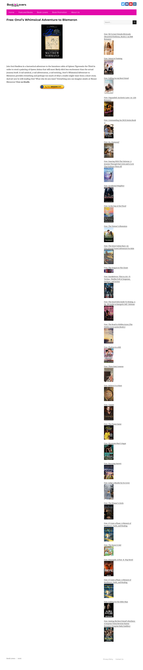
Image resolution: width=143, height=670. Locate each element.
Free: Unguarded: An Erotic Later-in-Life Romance (120, 99)
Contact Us (119, 659)
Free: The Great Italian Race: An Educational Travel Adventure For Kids (119, 247)
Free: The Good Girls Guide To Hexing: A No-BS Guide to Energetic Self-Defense (119, 303)
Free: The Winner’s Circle (114, 503)
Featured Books (25, 12)
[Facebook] (127, 4)
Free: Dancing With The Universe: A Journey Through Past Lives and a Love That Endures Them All (119, 163)
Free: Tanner (109, 405)
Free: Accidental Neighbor (114, 186)
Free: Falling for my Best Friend (116, 78)
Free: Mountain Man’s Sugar (115, 443)
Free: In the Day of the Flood (115, 206)
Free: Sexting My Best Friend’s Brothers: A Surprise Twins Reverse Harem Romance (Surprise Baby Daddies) (119, 623)
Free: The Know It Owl (112, 545)
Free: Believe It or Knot (113, 386)
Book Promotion (59, 12)
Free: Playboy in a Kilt (112, 347)
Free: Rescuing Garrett (112, 464)
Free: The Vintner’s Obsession (115, 226)
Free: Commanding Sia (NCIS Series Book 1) (120, 121)
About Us (75, 12)
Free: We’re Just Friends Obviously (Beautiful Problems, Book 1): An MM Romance (118, 36)
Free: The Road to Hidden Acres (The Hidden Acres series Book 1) (118, 325)
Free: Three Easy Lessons (113, 366)
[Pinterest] (131, 4)
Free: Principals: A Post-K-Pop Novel (118, 560)
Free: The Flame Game (112, 424)
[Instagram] (135, 4)
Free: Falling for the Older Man (116, 602)
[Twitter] (123, 4)
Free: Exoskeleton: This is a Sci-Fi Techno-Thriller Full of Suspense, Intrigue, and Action (117, 279)
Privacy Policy (108, 659)
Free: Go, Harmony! (111, 142)
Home (11, 12)
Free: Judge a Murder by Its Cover (117, 483)
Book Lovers (42, 12)
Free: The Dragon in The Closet (116, 268)
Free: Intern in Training (113, 58)
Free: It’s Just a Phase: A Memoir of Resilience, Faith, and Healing (117, 524)
